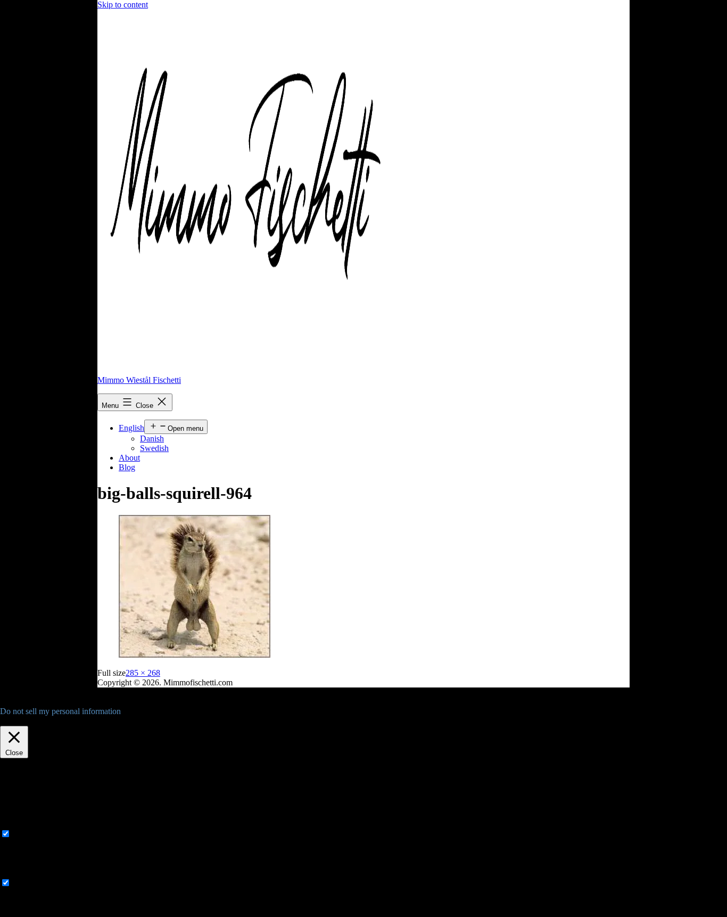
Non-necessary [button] (25, 872)
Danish (152, 438)
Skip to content (122, 4)
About (129, 457)
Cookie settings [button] (28, 720)
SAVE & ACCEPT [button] (32, 911)
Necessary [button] (17, 823)
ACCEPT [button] (76, 720)
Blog (127, 467)
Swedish (154, 448)
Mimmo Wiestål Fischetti (139, 379)
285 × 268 (143, 672)
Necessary (30, 834)
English (131, 427)
